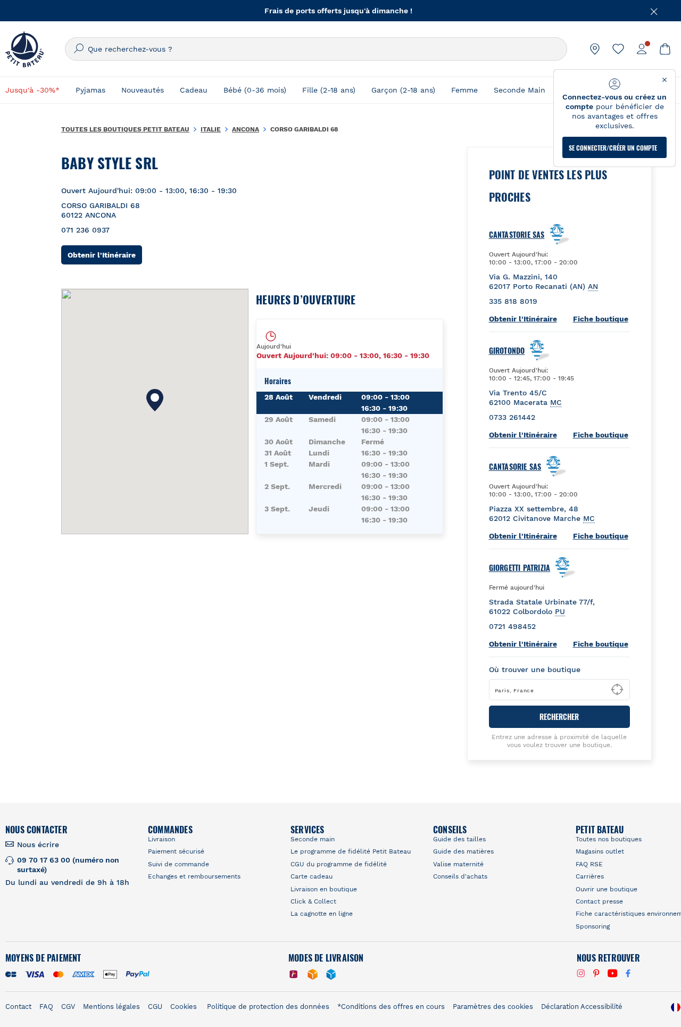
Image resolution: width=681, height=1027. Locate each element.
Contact (18, 1007)
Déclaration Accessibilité (581, 1007)
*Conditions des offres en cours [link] (391, 1007)
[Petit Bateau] (24, 49)
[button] (154, 400)
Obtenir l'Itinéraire (105, 254)
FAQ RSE (589, 864)
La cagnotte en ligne (321, 913)
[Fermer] (654, 10)
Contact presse (599, 901)
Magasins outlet (600, 851)
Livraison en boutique (323, 889)
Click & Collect (313, 901)
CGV (68, 1007)
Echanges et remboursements (194, 876)
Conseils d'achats (460, 876)
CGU (155, 1007)
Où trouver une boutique (534, 669)
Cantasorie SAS (515, 466)
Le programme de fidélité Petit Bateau (350, 851)
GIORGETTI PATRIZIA (520, 568)
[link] (594, 49)
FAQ (46, 1007)
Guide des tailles (459, 839)
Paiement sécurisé (176, 851)
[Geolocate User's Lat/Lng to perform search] (617, 689)
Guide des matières (463, 851)
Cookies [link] (183, 1007)
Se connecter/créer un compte (613, 147)
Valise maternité (458, 864)
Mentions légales (111, 1007)
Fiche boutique (600, 318)
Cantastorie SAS (517, 234)
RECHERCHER (559, 716)
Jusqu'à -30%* (32, 90)
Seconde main (312, 839)
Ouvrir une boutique (606, 889)
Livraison (161, 839)
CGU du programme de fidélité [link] (338, 864)
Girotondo (507, 350)
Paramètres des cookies (493, 1007)
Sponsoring (593, 926)
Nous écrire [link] (38, 844)
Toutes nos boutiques (609, 839)
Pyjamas (90, 90)
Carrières (590, 876)
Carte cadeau (311, 876)
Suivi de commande (178, 864)
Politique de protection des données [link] (268, 1007)
